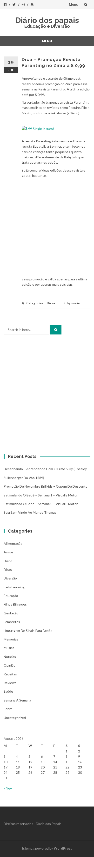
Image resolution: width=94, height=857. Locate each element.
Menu (73, 4)
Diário (8, 561)
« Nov (8, 788)
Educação (11, 596)
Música (9, 648)
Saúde (8, 691)
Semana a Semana (17, 700)
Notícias (10, 657)
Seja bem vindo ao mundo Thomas (30, 512)
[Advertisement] (47, 227)
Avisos (8, 552)
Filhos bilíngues (15, 604)
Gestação (11, 613)
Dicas (51, 303)
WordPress (63, 848)
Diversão (10, 578)
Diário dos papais (47, 20)
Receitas (10, 674)
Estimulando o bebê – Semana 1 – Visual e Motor (41, 495)
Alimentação (13, 543)
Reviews (10, 683)
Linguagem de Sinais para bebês (28, 631)
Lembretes (12, 622)
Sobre (8, 709)
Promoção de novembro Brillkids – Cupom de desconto (45, 486)
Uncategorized (15, 718)
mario (75, 303)
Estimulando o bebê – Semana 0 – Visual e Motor (41, 504)
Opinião (9, 665)
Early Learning (14, 587)
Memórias (11, 639)
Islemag (28, 848)
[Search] (55, 329)
